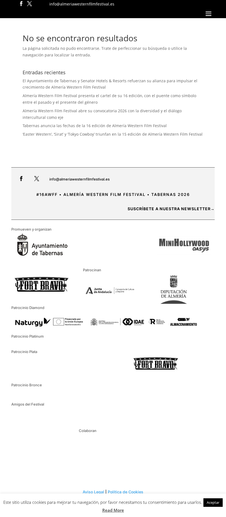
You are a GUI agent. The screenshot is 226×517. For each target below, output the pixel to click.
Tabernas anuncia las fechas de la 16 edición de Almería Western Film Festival (95, 125)
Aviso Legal (93, 491)
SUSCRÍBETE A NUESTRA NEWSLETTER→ (171, 208)
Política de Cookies (125, 491)
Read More (113, 510)
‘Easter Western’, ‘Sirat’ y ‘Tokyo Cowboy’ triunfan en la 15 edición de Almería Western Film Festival (113, 134)
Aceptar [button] (213, 502)
